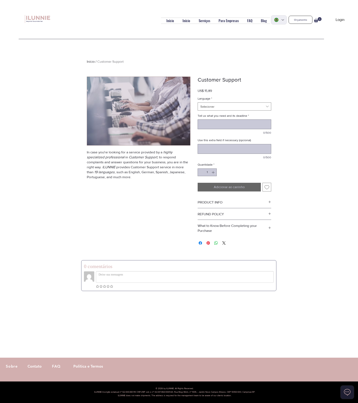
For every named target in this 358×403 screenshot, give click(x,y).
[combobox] (234, 106)
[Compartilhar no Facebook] (200, 243)
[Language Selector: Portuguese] (279, 19)
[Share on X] (223, 243)
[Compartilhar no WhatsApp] (216, 243)
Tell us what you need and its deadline (223, 115)
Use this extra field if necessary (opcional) (224, 140)
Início (91, 61)
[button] (300, 20)
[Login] (329, 20)
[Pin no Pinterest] (208, 243)
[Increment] (213, 172)
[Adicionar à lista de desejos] (266, 187)
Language (205, 98)
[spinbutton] (207, 172)
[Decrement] (200, 172)
